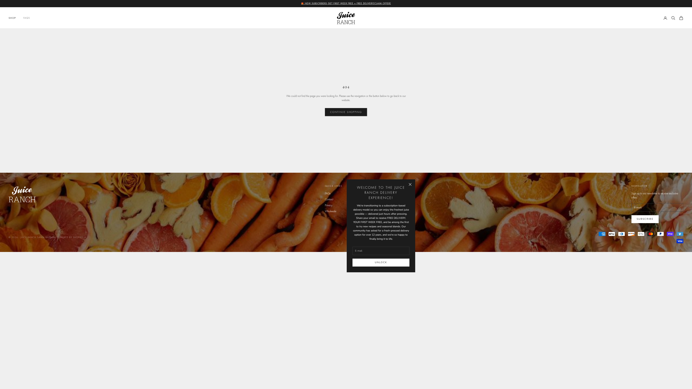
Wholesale (330, 211)
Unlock (381, 262)
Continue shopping (346, 112)
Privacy (328, 205)
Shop (12, 18)
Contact (329, 199)
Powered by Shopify (70, 237)
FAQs (26, 18)
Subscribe (645, 219)
